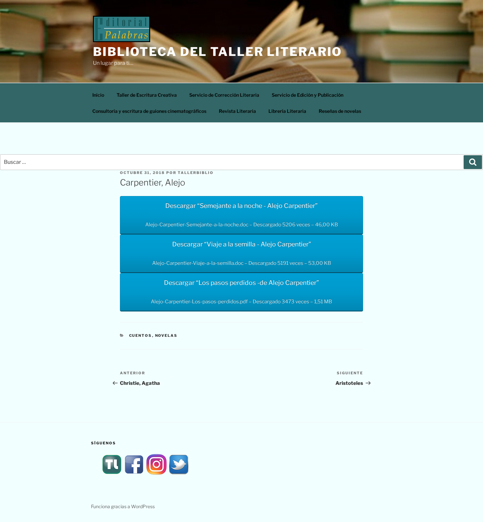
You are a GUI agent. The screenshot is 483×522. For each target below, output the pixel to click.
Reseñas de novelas (340, 111)
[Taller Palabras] (112, 474)
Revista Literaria (237, 111)
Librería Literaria (287, 111)
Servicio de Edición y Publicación (307, 95)
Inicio (98, 95)
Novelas (166, 335)
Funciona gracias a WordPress (123, 506)
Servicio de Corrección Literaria (224, 95)
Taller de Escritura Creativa (147, 95)
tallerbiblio (196, 172)
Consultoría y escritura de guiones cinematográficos (149, 111)
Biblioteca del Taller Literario (217, 51)
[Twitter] (179, 474)
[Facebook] (134, 474)
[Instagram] (156, 474)
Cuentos (140, 335)
